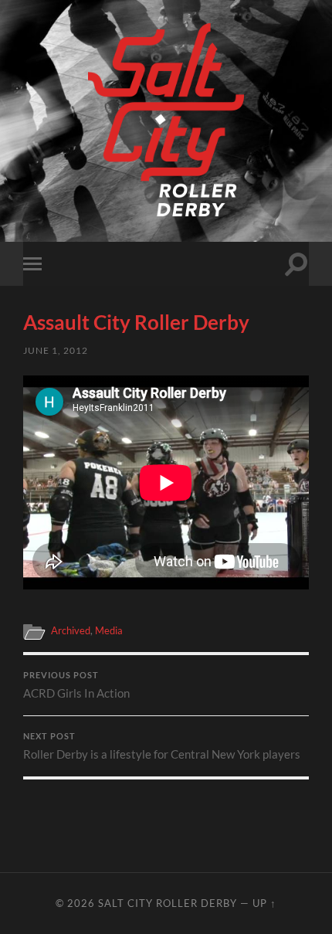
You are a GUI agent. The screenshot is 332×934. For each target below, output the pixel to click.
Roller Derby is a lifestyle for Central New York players (161, 746)
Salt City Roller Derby (167, 903)
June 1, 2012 (55, 350)
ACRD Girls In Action (76, 685)
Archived (70, 630)
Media (109, 630)
